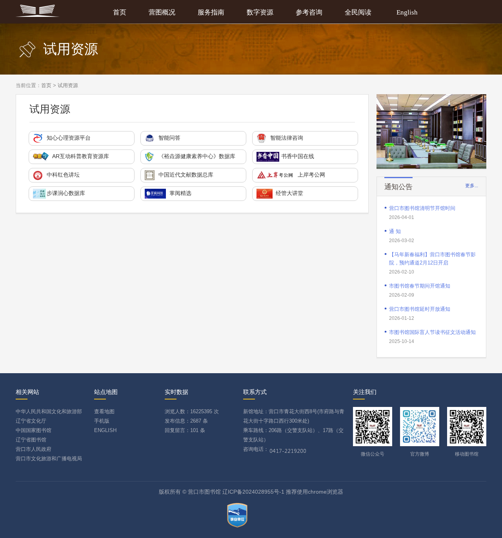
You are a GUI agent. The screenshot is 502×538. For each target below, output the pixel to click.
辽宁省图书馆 (31, 440)
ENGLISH (105, 430)
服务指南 (211, 12)
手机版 (101, 421)
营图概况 (162, 12)
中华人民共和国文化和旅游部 (49, 411)
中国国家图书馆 (33, 430)
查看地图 (104, 411)
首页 (119, 12)
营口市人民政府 (33, 449)
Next (478, 129)
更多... (471, 185)
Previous (383, 129)
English (407, 12)
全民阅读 (358, 12)
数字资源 (260, 12)
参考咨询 (309, 12)
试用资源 (68, 85)
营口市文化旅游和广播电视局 (49, 458)
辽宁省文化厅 (31, 421)
